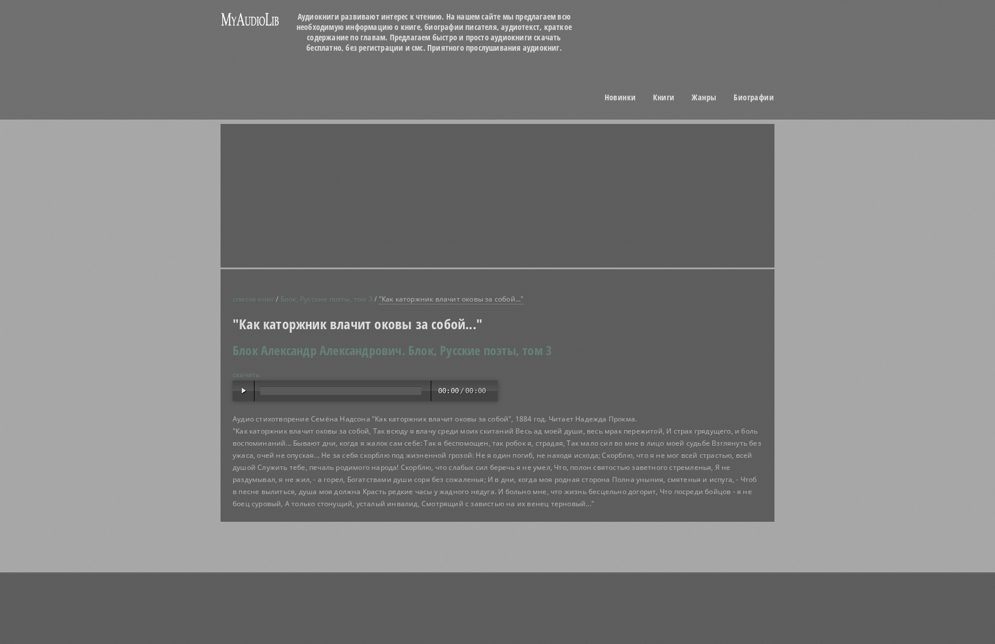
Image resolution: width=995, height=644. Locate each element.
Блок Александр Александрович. (319, 350)
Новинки (620, 97)
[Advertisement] (325, 165)
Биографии (754, 97)
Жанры (704, 97)
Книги (663, 97)
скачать (246, 374)
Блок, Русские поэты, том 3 (326, 299)
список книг (253, 299)
